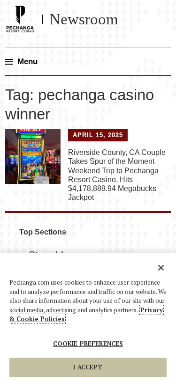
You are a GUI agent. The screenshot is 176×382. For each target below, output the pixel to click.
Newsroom (83, 19)
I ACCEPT (87, 367)
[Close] (161, 267)
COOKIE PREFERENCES (88, 343)
